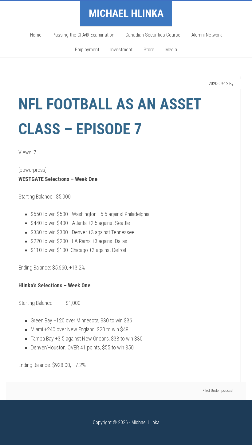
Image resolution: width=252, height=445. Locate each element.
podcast (227, 390)
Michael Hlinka (126, 13)
